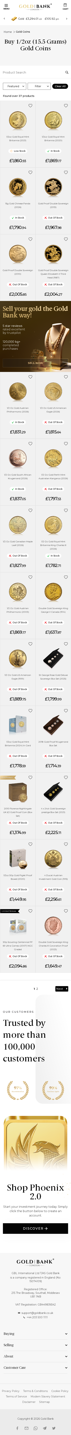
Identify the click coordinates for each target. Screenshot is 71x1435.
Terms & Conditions (35, 1391)
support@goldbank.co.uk (37, 1313)
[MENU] (5, 5)
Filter (38, 86)
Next (59, 988)
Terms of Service (16, 1396)
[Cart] (65, 5)
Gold (21, 18)
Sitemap (44, 1402)
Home (8, 32)
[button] (30, 106)
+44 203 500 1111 (37, 1317)
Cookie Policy (59, 1391)
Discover (33, 1229)
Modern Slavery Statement (48, 1396)
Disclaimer (29, 1402)
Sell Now (35, 363)
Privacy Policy (10, 1391)
